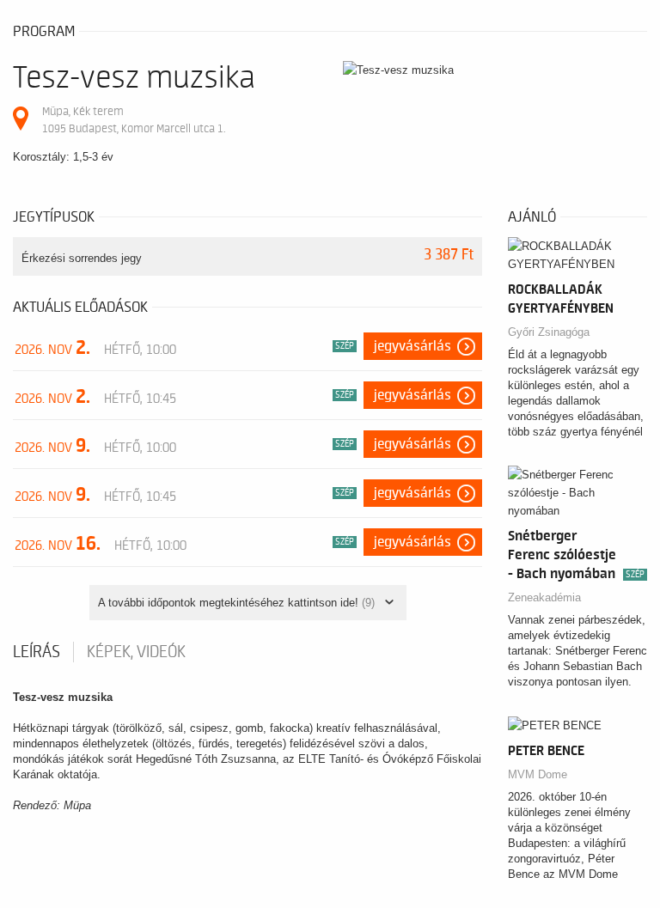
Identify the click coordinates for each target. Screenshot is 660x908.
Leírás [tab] (36, 652)
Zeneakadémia (544, 597)
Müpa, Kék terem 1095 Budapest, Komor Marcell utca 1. (133, 120)
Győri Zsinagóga (549, 332)
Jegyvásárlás (412, 346)
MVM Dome (537, 774)
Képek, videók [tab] (136, 652)
